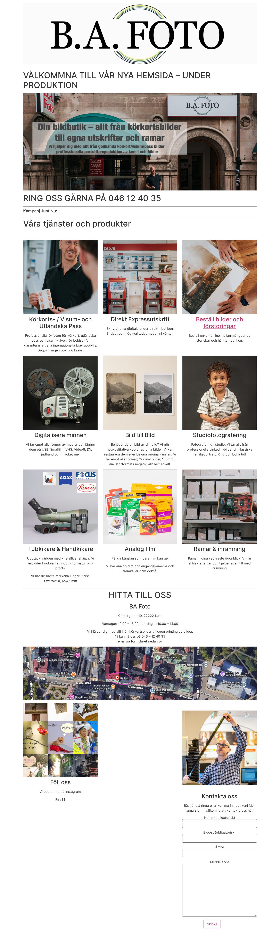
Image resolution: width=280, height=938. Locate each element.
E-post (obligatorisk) (219, 832)
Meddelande (219, 862)
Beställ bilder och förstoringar (219, 323)
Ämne (219, 847)
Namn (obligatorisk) (219, 818)
